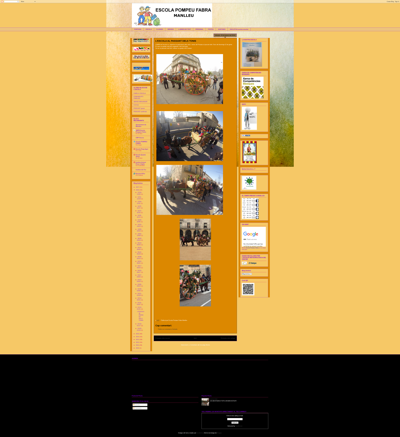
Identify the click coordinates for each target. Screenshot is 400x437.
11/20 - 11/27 (139, 207)
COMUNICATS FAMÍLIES (138, 97)
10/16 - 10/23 (139, 225)
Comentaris (138, 408)
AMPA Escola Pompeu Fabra (141, 131)
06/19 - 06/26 (139, 244)
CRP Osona (140, 138)
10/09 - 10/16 (139, 230)
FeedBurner (238, 426)
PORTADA (137, 29)
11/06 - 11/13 (139, 216)
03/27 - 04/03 (139, 276)
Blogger (219, 433)
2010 (138, 348)
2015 (138, 334)
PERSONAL (199, 29)
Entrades (137, 405)
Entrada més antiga (228, 338)
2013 (138, 339)
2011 (137, 345)
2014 (138, 336)
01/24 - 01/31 (139, 308)
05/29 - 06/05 (139, 248)
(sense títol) (213, 399)
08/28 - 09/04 (139, 239)
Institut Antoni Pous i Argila (141, 163)
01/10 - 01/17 (139, 324)
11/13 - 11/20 (139, 211)
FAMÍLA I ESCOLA (140, 93)
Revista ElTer (140, 173)
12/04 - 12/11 (139, 202)
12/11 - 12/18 (139, 198)
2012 (138, 342)
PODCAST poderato (140, 111)
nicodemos (200, 433)
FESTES (211, 29)
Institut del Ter (141, 170)
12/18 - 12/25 (139, 193)
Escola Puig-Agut (142, 149)
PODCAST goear (139, 108)
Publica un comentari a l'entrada (167, 329)
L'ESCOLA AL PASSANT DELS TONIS (140, 316)
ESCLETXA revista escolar (239, 29)
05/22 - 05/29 (139, 253)
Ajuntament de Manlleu (141, 125)
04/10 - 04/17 (139, 271)
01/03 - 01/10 (139, 329)
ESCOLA (149, 29)
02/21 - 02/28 (139, 294)
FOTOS (136, 105)
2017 (138, 187)
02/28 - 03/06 (139, 290)
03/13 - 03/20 (139, 280)
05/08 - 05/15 (139, 257)
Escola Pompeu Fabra (252, 247)
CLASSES (159, 29)
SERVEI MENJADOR (140, 101)
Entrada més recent (162, 338)
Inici (195, 338)
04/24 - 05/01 (139, 262)
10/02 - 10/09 (139, 234)
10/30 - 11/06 (139, 221)
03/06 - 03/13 (139, 285)
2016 (138, 190)
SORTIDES (221, 29)
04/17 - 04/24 (139, 266)
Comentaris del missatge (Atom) (200, 345)
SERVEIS (171, 29)
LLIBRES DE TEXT (184, 29)
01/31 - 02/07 (139, 303)
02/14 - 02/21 (139, 299)
